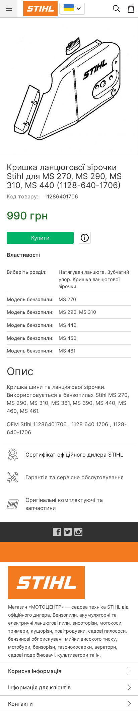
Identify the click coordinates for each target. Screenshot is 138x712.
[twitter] (68, 532)
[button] (69, 86)
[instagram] (78, 532)
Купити (40, 237)
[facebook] (57, 532)
